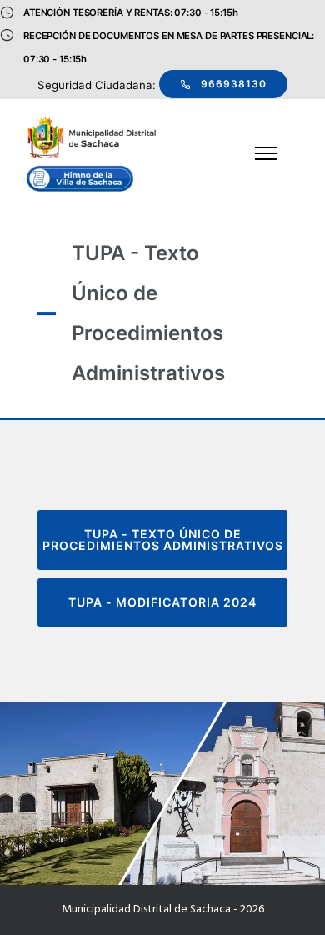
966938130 (234, 84)
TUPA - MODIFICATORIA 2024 (162, 602)
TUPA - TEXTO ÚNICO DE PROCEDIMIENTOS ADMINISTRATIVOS (162, 539)
